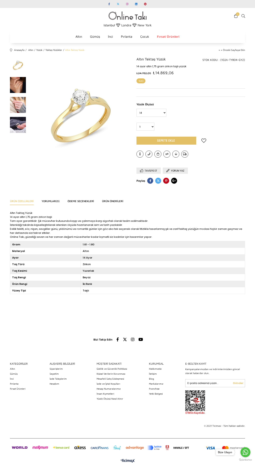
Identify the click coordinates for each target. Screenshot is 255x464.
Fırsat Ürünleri (168, 36)
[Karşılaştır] (166, 154)
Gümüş (95, 36)
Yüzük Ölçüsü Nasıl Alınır (110, 398)
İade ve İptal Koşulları (108, 383)
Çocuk (144, 36)
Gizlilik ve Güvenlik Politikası (112, 368)
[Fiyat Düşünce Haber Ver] (175, 154)
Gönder (238, 383)
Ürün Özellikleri (22, 201)
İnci (110, 36)
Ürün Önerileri (112, 201)
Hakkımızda (155, 368)
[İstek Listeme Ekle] (157, 154)
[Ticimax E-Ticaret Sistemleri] (128, 461)
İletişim (153, 373)
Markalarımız (156, 383)
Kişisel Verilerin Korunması (111, 373)
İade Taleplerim (58, 378)
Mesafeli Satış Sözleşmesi (110, 378)
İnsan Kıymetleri (105, 393)
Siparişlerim (56, 368)
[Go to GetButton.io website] (245, 460)
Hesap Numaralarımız (109, 388)
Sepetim (54, 373)
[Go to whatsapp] (245, 452)
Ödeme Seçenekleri (81, 201)
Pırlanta (126, 36)
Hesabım (54, 383)
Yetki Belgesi (156, 393)
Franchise (154, 388)
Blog (151, 378)
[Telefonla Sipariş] (148, 154)
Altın (79, 36)
